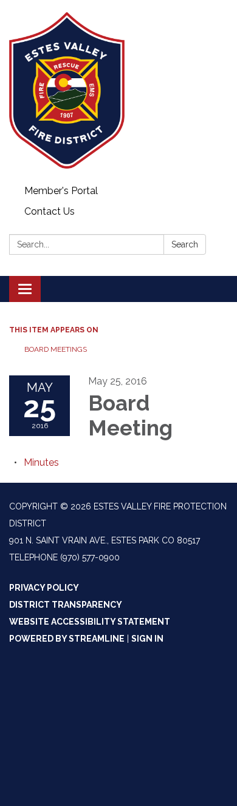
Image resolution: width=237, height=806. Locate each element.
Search (184, 244)
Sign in (147, 638)
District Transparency (65, 605)
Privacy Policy (44, 588)
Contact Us (49, 211)
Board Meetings (55, 349)
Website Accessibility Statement (89, 621)
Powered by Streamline (67, 638)
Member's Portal (61, 190)
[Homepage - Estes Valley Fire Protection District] (118, 90)
